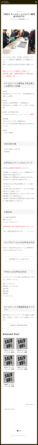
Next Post (30, 404)
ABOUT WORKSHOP (19, 325)
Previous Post (9, 409)
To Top (19, 425)
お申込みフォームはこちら (19, 259)
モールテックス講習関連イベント (19, 19)
